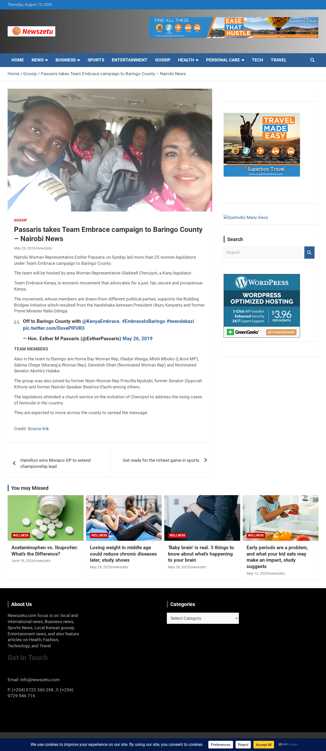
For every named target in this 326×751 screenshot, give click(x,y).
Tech (257, 59)
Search (309, 252)
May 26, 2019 (24, 248)
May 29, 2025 (100, 567)
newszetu (44, 248)
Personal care (223, 59)
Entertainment (129, 59)
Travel (279, 59)
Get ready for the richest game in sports (161, 460)
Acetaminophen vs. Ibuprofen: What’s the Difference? (44, 551)
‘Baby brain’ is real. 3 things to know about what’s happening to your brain (201, 554)
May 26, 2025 (178, 567)
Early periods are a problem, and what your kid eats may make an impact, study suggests (277, 557)
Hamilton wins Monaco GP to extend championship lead (55, 463)
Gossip (162, 59)
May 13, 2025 (257, 573)
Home (17, 59)
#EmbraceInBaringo (143, 321)
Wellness (21, 535)
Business (66, 59)
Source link (38, 428)
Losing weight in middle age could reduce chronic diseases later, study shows (123, 554)
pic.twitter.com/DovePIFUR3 (54, 328)
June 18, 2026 (22, 561)
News (38, 59)
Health (186, 59)
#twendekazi (180, 321)
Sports (96, 59)
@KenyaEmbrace (100, 321)
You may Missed (29, 488)
